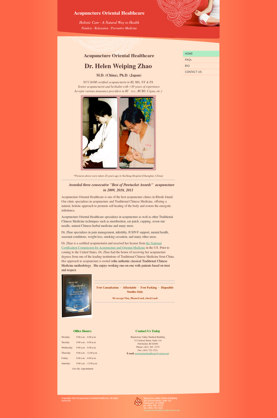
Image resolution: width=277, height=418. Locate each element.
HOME (189, 53)
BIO (187, 65)
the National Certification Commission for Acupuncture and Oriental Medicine (111, 245)
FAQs (188, 59)
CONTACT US (193, 71)
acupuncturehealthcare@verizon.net (152, 353)
